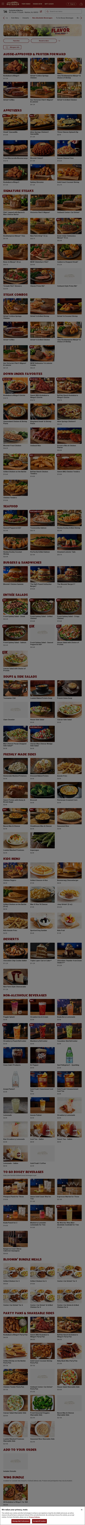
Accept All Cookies (39, 1521)
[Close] (81, 1509)
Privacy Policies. (34, 1517)
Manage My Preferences (20, 1521)
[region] (42, 1515)
